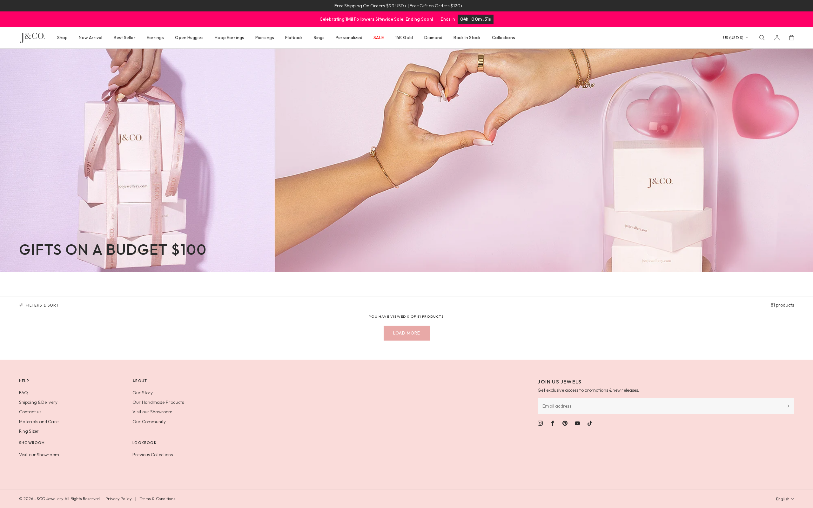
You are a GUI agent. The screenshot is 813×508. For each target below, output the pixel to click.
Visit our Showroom (152, 412)
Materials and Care (38, 421)
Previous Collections (152, 454)
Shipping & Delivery (38, 402)
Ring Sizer (29, 431)
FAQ (23, 393)
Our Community (149, 421)
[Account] (777, 37)
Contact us (30, 412)
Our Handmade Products (158, 402)
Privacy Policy (118, 498)
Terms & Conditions (157, 498)
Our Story (142, 393)
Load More (406, 333)
